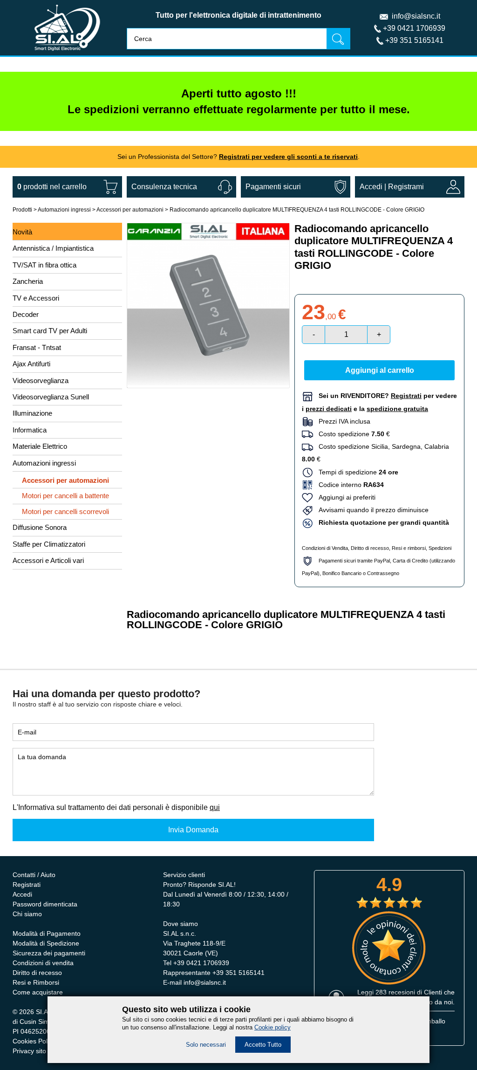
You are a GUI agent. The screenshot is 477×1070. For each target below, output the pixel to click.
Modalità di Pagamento (47, 933)
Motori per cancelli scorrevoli (65, 511)
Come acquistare (38, 992)
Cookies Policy (34, 1041)
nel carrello (52, 187)
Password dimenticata (45, 904)
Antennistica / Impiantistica (53, 248)
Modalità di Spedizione (46, 943)
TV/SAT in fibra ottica (44, 265)
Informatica (30, 430)
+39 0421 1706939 (414, 28)
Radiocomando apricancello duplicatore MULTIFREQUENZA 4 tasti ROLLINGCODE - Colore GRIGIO (297, 209)
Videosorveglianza (40, 380)
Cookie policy (272, 1027)
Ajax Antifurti (31, 364)
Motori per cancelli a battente (65, 496)
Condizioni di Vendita (325, 548)
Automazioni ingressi (64, 209)
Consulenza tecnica (164, 187)
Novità (22, 232)
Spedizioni (440, 548)
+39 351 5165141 (414, 40)
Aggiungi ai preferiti (344, 497)
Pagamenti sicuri (273, 187)
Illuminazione (32, 413)
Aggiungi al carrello (379, 370)
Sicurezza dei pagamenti (49, 953)
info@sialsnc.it (416, 16)
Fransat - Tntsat (37, 347)
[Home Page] (67, 53)
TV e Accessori (36, 298)
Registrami (406, 187)
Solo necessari (206, 1044)
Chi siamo (27, 914)
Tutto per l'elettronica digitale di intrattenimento (238, 15)
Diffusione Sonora (40, 527)
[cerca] (338, 38)
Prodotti (22, 209)
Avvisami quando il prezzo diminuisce (371, 510)
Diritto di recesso (370, 548)
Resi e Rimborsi (36, 982)
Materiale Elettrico (40, 446)
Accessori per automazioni (130, 209)
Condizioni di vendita (43, 963)
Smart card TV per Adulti (50, 331)
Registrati (27, 884)
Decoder (26, 314)
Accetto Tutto (263, 1044)
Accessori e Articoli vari (48, 560)
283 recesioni (395, 992)
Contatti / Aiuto (34, 874)
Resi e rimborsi (409, 548)
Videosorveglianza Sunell (51, 397)
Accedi (371, 187)
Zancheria (28, 281)
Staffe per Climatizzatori (49, 544)
